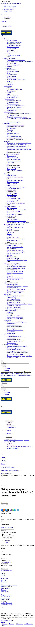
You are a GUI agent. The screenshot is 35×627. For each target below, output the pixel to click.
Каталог (3, 573)
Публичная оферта (6, 586)
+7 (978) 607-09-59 (6, 26)
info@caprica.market (7, 604)
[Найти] (4, 365)
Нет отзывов (4, 503)
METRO (3, 575)
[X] (8, 510)
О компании (7, 17)
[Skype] (15, 510)
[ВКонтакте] (2, 510)
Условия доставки (9, 8)
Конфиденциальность (7, 620)
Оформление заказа (10, 6)
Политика (3, 590)
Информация (4, 582)
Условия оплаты (8, 9)
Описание (7, 540)
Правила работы (5, 588)
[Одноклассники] (4, 510)
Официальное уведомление (9, 585)
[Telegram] (18, 510)
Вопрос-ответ (8, 11)
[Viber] (11, 510)
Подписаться (4, 568)
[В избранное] (1, 506)
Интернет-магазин (6, 570)
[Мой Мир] (6, 510)
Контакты (7, 18)
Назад (10, 422)
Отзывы (6, 542)
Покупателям (5, 591)
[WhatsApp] (13, 510)
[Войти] (1, 404)
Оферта (3, 622)
